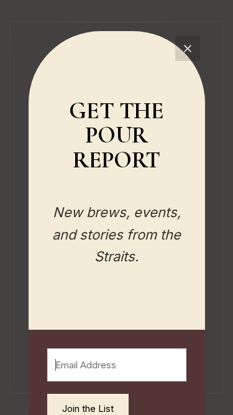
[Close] (187, 48)
